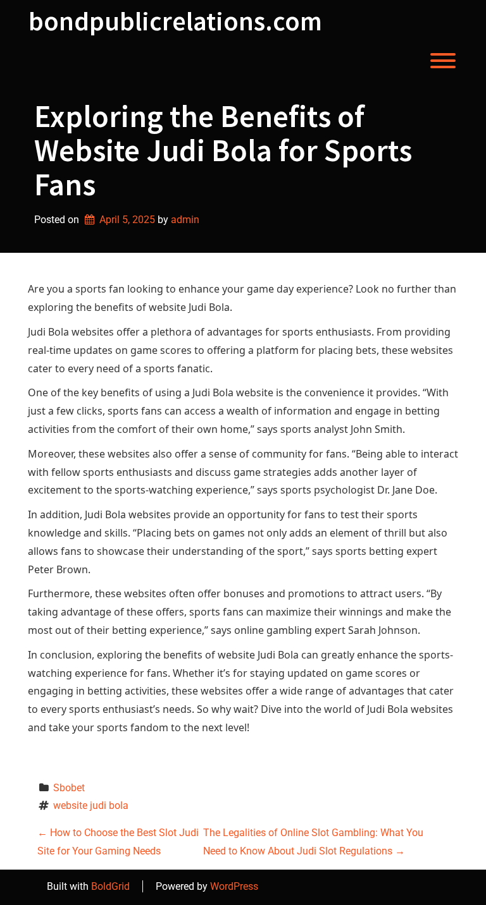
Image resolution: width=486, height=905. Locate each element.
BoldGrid (110, 886)
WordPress (234, 886)
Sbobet (69, 788)
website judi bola (90, 805)
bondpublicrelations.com (175, 20)
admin (185, 220)
